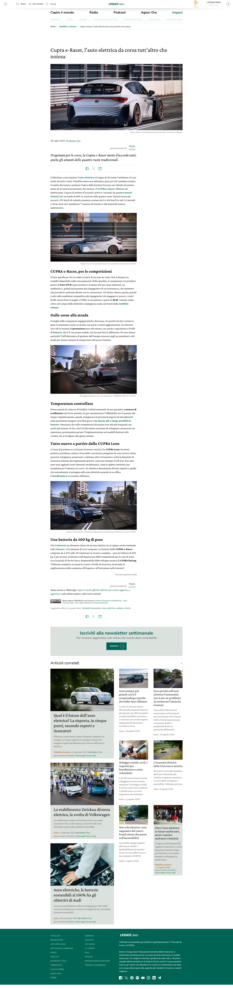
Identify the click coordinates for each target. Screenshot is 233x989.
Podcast (120, 12)
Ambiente (55, 19)
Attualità (55, 936)
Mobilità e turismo (132, 19)
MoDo (128, 608)
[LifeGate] (116, 4)
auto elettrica (86, 177)
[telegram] (159, 977)
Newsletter (38, 3)
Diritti (69, 19)
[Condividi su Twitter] (93, 168)
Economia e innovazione (105, 19)
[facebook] (120, 977)
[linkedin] (154, 977)
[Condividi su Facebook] (87, 168)
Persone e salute (175, 19)
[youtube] (143, 977)
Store (23, 3)
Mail (87, 952)
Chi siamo (90, 944)
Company (89, 936)
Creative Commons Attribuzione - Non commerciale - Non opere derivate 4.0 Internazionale (94, 601)
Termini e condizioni (95, 965)
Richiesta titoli (58, 961)
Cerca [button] (53, 4)
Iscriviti (114, 646)
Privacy (89, 956)
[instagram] (148, 977)
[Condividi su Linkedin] (100, 168)
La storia (90, 948)
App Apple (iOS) (58, 944)
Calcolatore (57, 969)
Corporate (56, 965)
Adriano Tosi (74, 140)
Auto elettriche (109, 608)
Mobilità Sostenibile (91, 608)
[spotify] (137, 977)
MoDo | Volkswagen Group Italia (82, 755)
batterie (120, 608)
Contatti (89, 940)
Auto (56, 832)
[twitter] (126, 977)
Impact (177, 12)
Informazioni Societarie (97, 961)
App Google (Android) (61, 948)
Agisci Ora (149, 12)
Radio (93, 12)
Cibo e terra (154, 19)
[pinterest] (131, 977)
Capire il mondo (62, 12)
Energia (83, 19)
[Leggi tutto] (181, 663)
